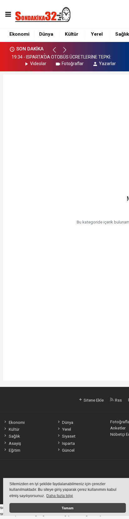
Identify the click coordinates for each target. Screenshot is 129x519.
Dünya (46, 34)
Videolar (38, 63)
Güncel (68, 450)
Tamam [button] (68, 508)
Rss (118, 400)
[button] (57, 52)
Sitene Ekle (93, 400)
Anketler (118, 427)
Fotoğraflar (73, 63)
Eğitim (14, 450)
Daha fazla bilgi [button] (59, 496)
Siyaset (68, 436)
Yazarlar (107, 63)
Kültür (71, 34)
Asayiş (15, 443)
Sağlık (122, 34)
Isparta (68, 443)
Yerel (97, 34)
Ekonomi (19, 34)
